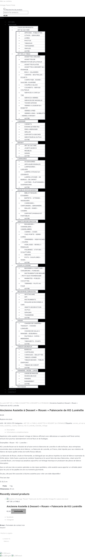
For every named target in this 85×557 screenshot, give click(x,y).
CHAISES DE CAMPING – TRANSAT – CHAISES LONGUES (31, 325)
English (9, 556)
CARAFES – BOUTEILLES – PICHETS (32, 76)
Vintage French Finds (7, 5)
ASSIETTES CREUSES (32, 57)
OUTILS (27, 310)
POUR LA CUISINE (24, 265)
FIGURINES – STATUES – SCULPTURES (31, 251)
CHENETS (28, 124)
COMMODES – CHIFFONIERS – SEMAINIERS (31, 204)
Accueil (2, 403)
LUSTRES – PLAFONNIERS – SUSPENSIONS (33, 183)
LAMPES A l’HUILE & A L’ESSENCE (30, 173)
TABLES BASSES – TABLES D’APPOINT (32, 361)
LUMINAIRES (22, 159)
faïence (20, 426)
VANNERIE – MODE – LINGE (27, 370)
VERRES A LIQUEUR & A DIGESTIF (31, 107)
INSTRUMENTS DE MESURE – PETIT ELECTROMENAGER (33, 274)
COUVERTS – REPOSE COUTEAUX (30, 89)
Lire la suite (18, 511)
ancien (75, 423)
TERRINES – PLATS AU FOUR (31, 285)
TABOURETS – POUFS (32, 341)
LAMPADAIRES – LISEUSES (28, 168)
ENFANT (20, 142)
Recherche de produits (14, 9)
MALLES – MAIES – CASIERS (29, 209)
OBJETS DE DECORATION (26, 221)
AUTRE (27, 51)
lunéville (38, 426)
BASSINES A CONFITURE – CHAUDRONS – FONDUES (32, 269)
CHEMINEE (21, 121)
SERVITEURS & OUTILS (32, 137)
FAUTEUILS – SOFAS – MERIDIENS (31, 337)
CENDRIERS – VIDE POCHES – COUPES (33, 240)
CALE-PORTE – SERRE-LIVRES (31, 235)
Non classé (21, 387)
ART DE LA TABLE (23, 54)
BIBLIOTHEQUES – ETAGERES (29, 194)
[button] (42, 18)
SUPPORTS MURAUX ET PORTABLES (31, 214)
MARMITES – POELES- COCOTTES (31, 279)
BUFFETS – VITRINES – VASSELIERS (31, 199)
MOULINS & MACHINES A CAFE (32, 303)
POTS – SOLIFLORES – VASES (31, 258)
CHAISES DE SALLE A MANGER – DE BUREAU (30, 332)
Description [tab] (11, 430)
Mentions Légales (6, 533)
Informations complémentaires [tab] (17, 432)
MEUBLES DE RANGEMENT (27, 190)
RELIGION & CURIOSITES (26, 291)
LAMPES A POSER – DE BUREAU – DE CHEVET (31, 178)
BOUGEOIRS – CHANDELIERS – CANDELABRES (28, 226)
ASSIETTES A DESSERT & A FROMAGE (32, 68)
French (7, 553)
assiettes (7, 426)
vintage (44, 426)
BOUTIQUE (12, 24)
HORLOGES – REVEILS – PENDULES (31, 246)
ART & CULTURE (23, 30)
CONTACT (12, 392)
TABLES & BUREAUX (24, 347)
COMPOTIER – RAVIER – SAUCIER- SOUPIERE (31, 81)
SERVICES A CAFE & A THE (30, 94)
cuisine (14, 426)
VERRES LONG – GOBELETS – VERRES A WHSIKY (33, 114)
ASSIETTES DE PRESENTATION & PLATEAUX (31, 60)
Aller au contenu (6, 1)
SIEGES (20, 320)
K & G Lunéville (29, 426)
